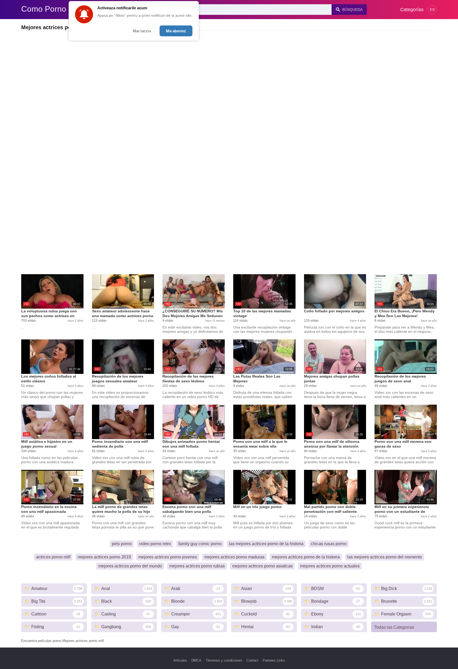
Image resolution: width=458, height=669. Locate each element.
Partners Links (274, 660)
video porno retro (155, 543)
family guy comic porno (200, 543)
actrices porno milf (53, 557)
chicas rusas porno (328, 543)
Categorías (412, 9)
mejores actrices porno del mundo (130, 566)
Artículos (180, 660)
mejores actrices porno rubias (197, 566)
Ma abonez (176, 31)
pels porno (122, 543)
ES (432, 9)
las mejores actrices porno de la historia (266, 543)
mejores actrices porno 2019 (104, 557)
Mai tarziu (142, 31)
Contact (252, 660)
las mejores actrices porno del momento (384, 557)
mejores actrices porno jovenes (167, 557)
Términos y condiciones (224, 660)
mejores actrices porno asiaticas (262, 566)
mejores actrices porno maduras (234, 557)
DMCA (196, 660)
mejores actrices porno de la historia (306, 557)
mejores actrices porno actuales (330, 566)
